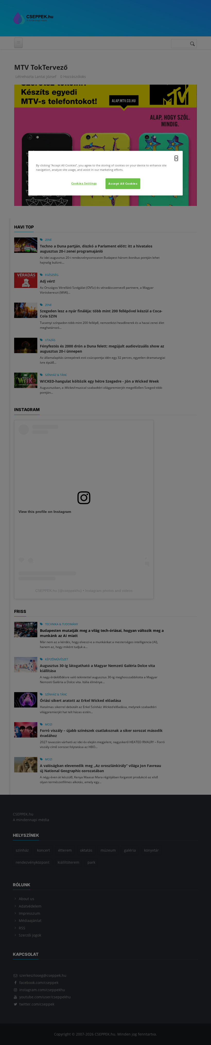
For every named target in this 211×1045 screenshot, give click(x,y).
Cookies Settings (84, 183)
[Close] (176, 158)
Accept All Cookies (122, 184)
